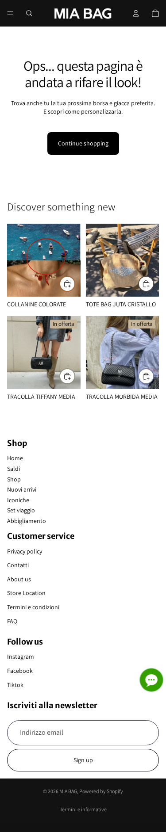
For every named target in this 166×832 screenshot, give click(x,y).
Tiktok (15, 685)
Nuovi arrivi (21, 489)
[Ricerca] (29, 13)
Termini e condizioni (33, 607)
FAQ (12, 621)
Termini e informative (83, 809)
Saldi (13, 469)
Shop (14, 479)
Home (15, 458)
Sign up (83, 760)
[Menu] (10, 13)
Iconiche (18, 500)
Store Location (26, 593)
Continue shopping (83, 143)
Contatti (18, 565)
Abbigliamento (26, 521)
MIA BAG (68, 791)
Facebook (20, 671)
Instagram (20, 656)
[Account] (136, 13)
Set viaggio (21, 510)
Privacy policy (24, 551)
